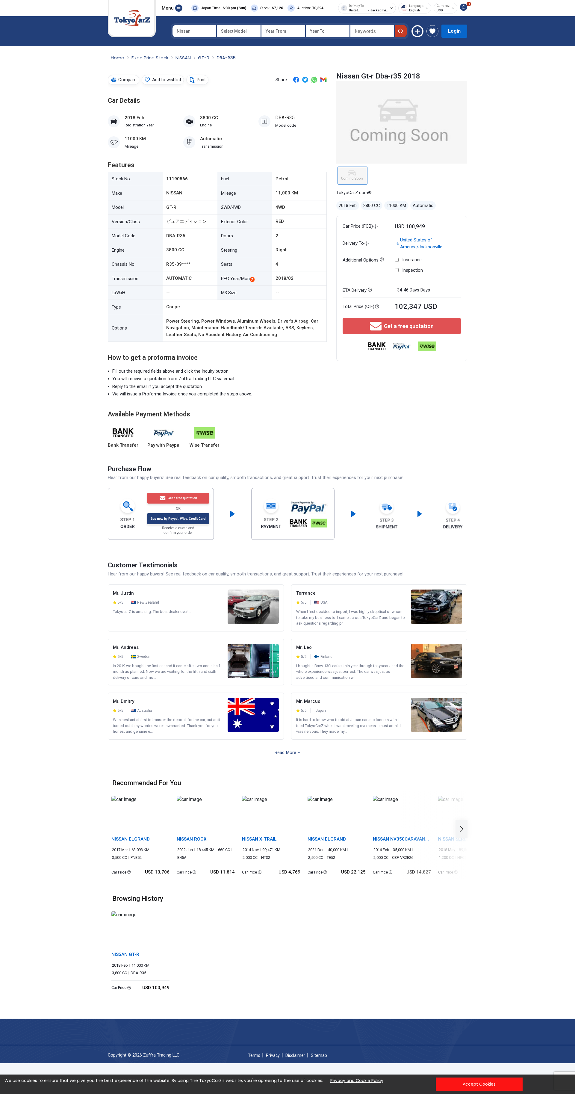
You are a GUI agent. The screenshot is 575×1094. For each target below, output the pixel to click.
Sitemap (319, 1055)
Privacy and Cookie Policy (356, 1081)
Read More (285, 752)
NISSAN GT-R (125, 954)
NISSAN (183, 58)
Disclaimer (295, 1055)
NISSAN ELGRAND (130, 839)
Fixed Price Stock (150, 58)
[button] (463, 829)
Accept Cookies (479, 1084)
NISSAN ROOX (192, 839)
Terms (254, 1055)
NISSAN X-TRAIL (259, 839)
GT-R (204, 58)
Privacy (273, 1055)
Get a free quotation (409, 326)
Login (454, 31)
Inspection (412, 270)
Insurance (412, 259)
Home (118, 58)
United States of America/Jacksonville (421, 243)
